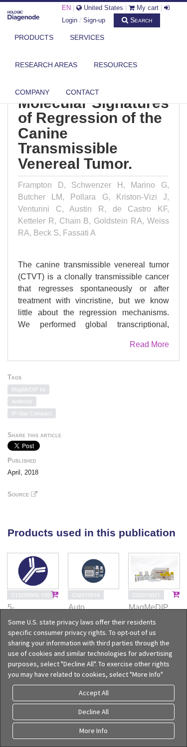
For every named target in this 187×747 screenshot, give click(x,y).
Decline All (93, 711)
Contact (82, 92)
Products (33, 37)
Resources (115, 65)
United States (102, 7)
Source (19, 494)
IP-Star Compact (31, 413)
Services (87, 37)
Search (140, 20)
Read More (149, 344)
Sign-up (94, 20)
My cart (147, 7)
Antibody (21, 401)
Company (32, 92)
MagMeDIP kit (28, 389)
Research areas (46, 65)
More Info (93, 730)
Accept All (94, 692)
